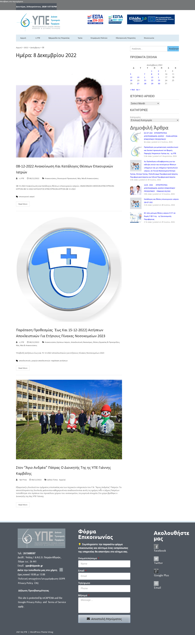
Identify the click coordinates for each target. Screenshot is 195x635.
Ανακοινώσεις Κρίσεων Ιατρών (57, 342)
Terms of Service (57, 602)
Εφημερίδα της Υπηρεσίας (58, 38)
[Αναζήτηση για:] (148, 48)
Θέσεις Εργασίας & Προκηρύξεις (106, 342)
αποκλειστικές (25, 361)
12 (131, 77)
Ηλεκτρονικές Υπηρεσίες (126, 38)
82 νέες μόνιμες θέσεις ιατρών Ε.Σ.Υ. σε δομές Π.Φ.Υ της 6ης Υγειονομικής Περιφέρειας (160, 216)
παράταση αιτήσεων (59, 361)
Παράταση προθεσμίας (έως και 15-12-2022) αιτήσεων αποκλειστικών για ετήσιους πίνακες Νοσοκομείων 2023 (60, 333)
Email (81, 570)
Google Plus (161, 575)
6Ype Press (22, 480)
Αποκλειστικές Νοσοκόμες (81, 342)
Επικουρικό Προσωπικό (66, 178)
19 (131, 80)
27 (138, 84)
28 (145, 84)
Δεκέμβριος (35, 48)
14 (145, 77)
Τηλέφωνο (84, 583)
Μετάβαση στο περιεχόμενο (11, 2)
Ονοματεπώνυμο (88, 558)
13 (138, 77)
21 (145, 80)
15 (152, 77)
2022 (26, 48)
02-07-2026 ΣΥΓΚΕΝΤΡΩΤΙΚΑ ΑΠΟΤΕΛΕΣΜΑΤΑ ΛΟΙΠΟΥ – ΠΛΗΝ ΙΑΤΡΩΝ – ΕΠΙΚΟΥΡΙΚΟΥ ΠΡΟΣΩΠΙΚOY (161, 136)
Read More (22, 204)
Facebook (160, 550)
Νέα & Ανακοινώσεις (90, 178)
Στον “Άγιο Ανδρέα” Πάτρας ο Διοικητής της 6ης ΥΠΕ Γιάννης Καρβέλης (63, 471)
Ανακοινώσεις (50, 178)
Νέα (79, 178)
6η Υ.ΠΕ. (21, 178)
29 (152, 84)
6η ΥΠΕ (37, 38)
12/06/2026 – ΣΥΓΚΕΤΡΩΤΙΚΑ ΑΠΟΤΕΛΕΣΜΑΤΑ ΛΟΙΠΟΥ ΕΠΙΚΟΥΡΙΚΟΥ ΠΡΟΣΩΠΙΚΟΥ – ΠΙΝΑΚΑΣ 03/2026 (159, 188)
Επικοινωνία (149, 38)
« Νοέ (132, 90)
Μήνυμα (83, 595)
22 (152, 80)
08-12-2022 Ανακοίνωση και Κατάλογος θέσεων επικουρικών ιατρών (64, 169)
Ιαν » (138, 90)
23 (159, 80)
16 (159, 77)
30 (159, 84)
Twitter (158, 563)
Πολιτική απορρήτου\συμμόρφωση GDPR (41, 578)
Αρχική (23, 38)
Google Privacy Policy (30, 602)
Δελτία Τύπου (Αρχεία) (56, 480)
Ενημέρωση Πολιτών (99, 38)
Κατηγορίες (135, 117)
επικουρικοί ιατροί (27, 197)
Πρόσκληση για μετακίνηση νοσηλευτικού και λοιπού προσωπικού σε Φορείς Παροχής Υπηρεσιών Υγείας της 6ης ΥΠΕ (161, 150)
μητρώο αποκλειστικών (40, 361)
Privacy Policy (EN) (28, 583)
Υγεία (80, 38)
